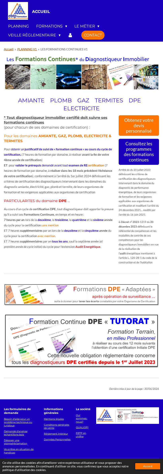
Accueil (9, 49)
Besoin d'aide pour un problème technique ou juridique (18, 422)
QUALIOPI (82, 427)
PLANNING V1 (27, 49)
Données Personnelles (57, 439)
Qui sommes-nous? (81, 418)
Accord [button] (147, 466)
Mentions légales (54, 419)
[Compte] (70, 35)
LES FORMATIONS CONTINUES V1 (64, 49)
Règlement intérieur (56, 433)
